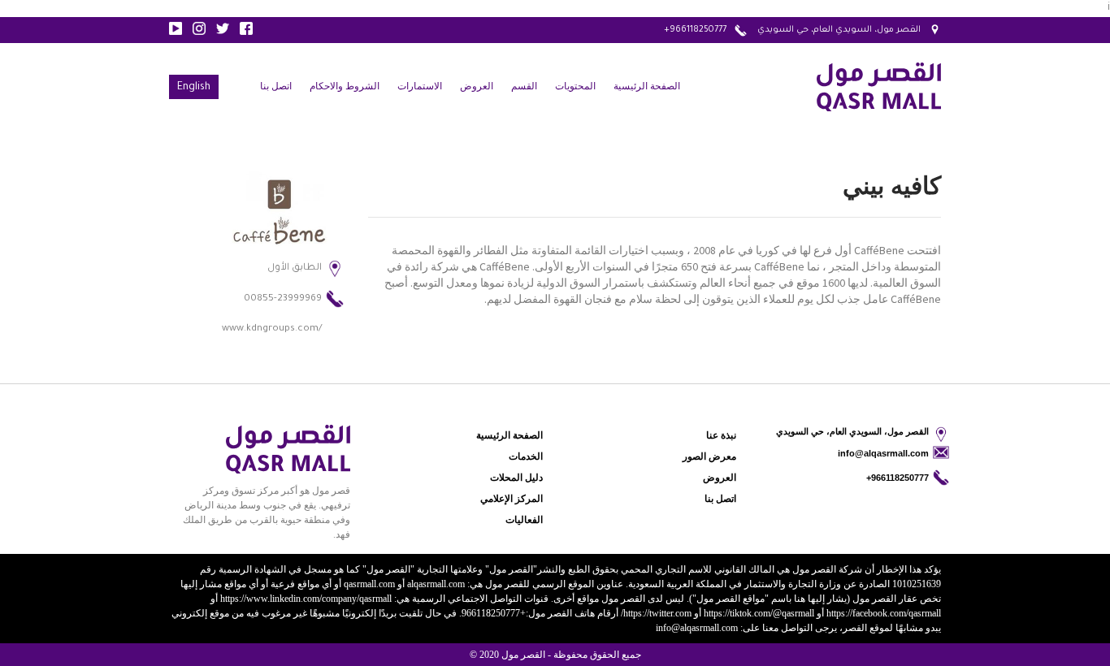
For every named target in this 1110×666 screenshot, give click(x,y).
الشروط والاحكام (344, 86)
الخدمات (526, 456)
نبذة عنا (721, 435)
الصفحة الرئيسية (647, 86)
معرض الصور (709, 456)
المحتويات (575, 86)
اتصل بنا (276, 86)
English (193, 87)
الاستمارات (419, 86)
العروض (476, 86)
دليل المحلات (516, 477)
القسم (524, 86)
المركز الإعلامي (511, 498)
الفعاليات (524, 519)
